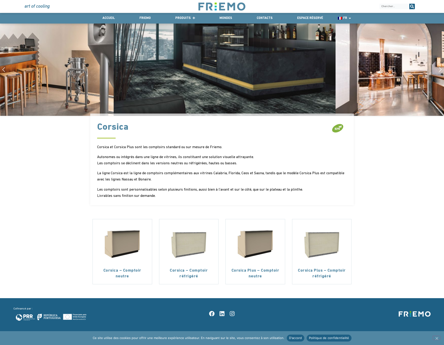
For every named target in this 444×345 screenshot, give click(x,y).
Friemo (145, 18)
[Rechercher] (412, 6)
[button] (439, 69)
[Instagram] (232, 313)
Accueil (108, 18)
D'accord (295, 338)
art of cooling (37, 6)
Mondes (225, 18)
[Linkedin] (222, 313)
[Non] (437, 338)
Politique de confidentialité (329, 338)
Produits (183, 18)
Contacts (265, 18)
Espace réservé (310, 18)
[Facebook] (212, 313)
